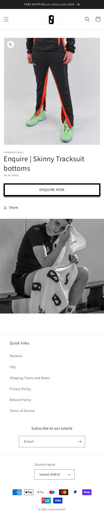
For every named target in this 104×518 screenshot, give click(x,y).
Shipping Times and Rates (30, 378)
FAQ (13, 367)
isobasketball (57, 509)
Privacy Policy (20, 389)
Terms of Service (22, 410)
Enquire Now (52, 189)
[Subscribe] (79, 441)
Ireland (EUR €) (49, 474)
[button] (6, 19)
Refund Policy (20, 400)
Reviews (16, 356)
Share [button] (13, 207)
